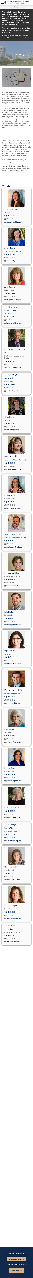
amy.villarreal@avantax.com (14, 261)
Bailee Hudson (10, 310)
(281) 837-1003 (10, 423)
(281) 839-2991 (10, 774)
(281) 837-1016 (10, 657)
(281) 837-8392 (10, 736)
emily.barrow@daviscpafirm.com (14, 508)
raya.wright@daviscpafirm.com (14, 841)
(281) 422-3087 (6, 32)
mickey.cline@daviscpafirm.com (14, 742)
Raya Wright (9, 828)
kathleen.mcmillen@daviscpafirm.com (14, 586)
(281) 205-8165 (10, 384)
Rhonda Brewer (10, 867)
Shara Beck (8, 929)
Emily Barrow (9, 495)
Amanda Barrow (10, 209)
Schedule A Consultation (16, 1259)
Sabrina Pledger (10, 906)
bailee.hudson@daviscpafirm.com (14, 323)
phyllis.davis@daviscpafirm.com (14, 817)
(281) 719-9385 (10, 216)
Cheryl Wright (9, 378)
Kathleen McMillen (11, 573)
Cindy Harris (9, 417)
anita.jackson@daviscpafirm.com (14, 300)
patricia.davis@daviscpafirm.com (14, 781)
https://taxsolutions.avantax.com (13, 38)
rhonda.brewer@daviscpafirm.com (14, 879)
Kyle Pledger (9, 612)
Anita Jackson (9, 287)
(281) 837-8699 (10, 912)
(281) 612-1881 (10, 618)
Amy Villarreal (9, 248)
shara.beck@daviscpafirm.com (14, 942)
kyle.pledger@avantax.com (13, 625)
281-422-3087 (10, 317)
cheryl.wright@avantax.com (14, 391)
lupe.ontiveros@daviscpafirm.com (14, 663)
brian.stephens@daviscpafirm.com (14, 367)
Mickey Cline (9, 729)
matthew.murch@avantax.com (14, 703)
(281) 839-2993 (10, 873)
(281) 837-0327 (10, 697)
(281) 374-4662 (10, 541)
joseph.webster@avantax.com (14, 547)
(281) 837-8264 (10, 293)
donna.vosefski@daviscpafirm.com (14, 469)
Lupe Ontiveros (10, 651)
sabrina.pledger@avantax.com (14, 918)
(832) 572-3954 (10, 834)
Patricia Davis (9, 768)
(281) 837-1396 (10, 254)
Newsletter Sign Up (16, 1270)
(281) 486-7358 (10, 463)
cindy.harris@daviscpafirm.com (14, 430)
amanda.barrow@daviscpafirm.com (14, 222)
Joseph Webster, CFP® (13, 534)
